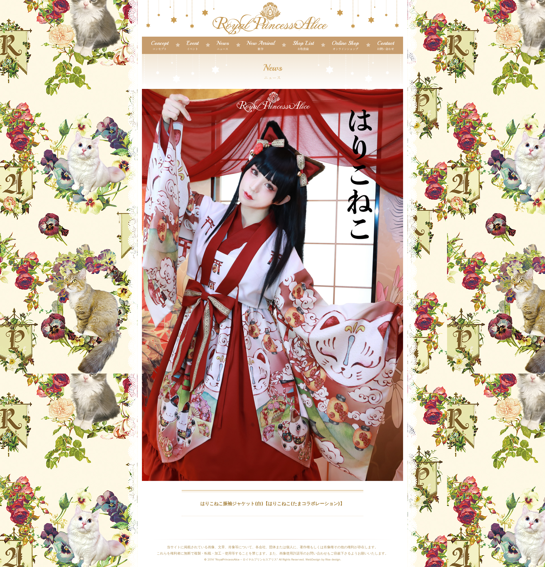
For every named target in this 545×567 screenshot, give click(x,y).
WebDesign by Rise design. (323, 559)
